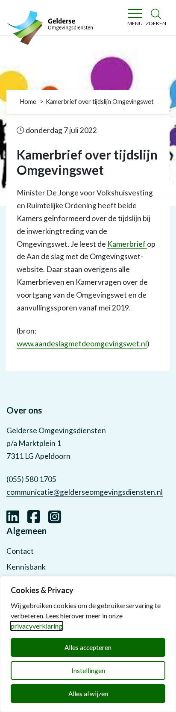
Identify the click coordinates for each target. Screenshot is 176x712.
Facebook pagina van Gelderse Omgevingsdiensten (33, 515)
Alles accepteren (88, 647)
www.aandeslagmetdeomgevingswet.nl (82, 343)
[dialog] (88, 644)
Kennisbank (26, 566)
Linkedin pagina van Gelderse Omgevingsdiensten (12, 515)
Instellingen (88, 670)
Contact (20, 551)
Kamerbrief (127, 243)
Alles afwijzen (88, 693)
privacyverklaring (36, 626)
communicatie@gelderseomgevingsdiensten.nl (84, 491)
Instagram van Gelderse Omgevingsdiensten (54, 515)
